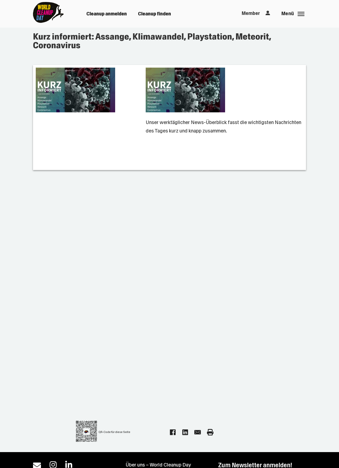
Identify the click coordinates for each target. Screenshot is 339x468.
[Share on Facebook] (173, 432)
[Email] (197, 432)
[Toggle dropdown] (268, 13)
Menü (287, 13)
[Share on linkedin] (185, 432)
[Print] (210, 432)
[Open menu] (301, 13)
